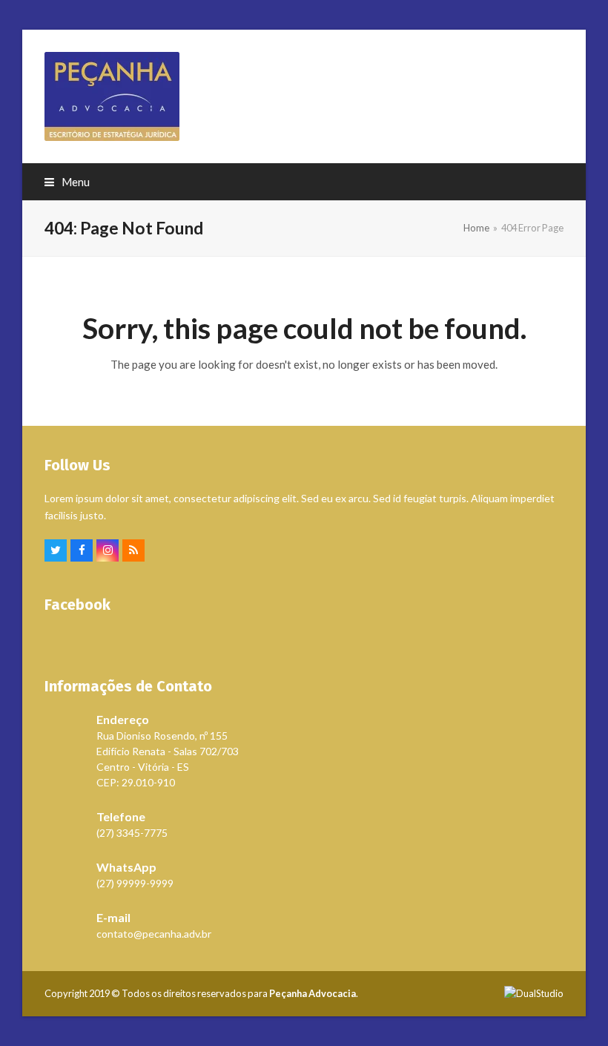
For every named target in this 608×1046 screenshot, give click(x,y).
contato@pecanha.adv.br (153, 933)
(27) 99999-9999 (135, 883)
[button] (67, 181)
